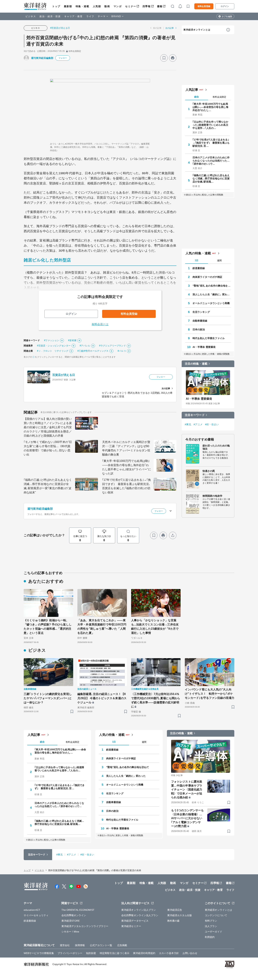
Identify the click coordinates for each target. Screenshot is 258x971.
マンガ (118, 6)
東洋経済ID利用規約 (144, 953)
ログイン (225, 6)
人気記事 (192, 89)
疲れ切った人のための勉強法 (216, 447)
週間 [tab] (219, 260)
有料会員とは (100, 324)
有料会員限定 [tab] (219, 97)
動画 (107, 6)
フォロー (62, 58)
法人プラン (211, 926)
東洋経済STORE (70, 920)
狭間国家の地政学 (212, 495)
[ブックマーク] (164, 58)
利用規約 (210, 937)
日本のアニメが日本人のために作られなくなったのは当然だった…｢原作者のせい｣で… (211, 160)
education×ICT (32, 909)
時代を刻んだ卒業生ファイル (209, 338)
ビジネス (30, 16)
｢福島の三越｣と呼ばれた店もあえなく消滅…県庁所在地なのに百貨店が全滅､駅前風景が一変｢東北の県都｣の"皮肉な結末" (48, 486)
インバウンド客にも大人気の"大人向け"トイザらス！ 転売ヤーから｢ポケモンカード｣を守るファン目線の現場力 (209, 693)
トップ (56, 6)
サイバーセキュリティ (36, 915)
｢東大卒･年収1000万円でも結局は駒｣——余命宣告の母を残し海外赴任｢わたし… (211, 107)
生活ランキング (201, 312)
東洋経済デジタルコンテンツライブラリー (84, 926)
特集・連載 (82, 6)
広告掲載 (122, 945)
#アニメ (198, 424)
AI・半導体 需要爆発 (204, 347)
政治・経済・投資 (50, 16)
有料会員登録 (203, 6)
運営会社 (65, 945)
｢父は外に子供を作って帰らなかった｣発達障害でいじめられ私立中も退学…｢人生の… (211, 124)
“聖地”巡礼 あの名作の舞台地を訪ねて (212, 285)
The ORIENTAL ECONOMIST (77, 909)
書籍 (160, 6)
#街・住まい (212, 424)
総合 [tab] (196, 96)
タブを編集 (227, 16)
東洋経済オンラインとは (196, 29)
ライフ (90, 16)
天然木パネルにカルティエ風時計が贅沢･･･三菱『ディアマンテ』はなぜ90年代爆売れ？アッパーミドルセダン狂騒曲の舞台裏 (126, 448)
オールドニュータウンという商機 (211, 303)
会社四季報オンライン (73, 915)
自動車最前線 (200, 320)
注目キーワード (195, 415)
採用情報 (80, 945)
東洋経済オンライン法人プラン (138, 909)
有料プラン (211, 920)
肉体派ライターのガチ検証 (207, 277)
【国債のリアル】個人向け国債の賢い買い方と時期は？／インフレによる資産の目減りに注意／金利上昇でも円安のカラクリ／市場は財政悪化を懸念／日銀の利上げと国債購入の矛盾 (48, 427)
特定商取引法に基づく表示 (114, 953)
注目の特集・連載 (196, 363)
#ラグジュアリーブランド (112, 345)
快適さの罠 (209, 471)
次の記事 (169, 28)
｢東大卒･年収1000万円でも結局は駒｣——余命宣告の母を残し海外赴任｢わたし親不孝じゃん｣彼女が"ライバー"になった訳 (126, 467)
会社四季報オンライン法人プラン (139, 915)
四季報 (147, 6)
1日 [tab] (196, 260)
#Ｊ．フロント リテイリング (52, 351)
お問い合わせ (190, 953)
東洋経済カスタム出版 (179, 915)
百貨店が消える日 (63, 374)
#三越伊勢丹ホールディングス (92, 351)
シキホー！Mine (70, 931)
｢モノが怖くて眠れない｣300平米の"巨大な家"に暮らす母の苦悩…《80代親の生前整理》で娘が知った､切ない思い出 (48, 448)
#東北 (188, 424)
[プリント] (172, 58)
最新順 (68, 6)
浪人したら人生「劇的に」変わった (212, 294)
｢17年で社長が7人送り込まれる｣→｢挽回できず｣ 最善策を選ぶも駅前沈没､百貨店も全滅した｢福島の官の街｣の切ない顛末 (126, 486)
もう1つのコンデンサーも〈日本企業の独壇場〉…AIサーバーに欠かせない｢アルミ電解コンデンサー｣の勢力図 (187, 818)
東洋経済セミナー (131, 926)
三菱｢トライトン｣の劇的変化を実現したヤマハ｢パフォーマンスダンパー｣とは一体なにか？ (48, 698)
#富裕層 (72, 340)
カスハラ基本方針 (169, 953)
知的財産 (91, 953)
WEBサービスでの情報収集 (39, 953)
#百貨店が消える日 (60, 28)
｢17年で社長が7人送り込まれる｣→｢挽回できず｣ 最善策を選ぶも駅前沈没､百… (211, 142)
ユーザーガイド (213, 931)
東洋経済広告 (174, 909)
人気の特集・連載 (198, 253)
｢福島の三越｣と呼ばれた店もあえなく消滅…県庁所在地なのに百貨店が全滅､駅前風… (211, 178)
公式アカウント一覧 (101, 945)
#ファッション (51, 340)
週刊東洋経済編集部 (42, 58)
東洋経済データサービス (134, 920)
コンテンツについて (216, 915)
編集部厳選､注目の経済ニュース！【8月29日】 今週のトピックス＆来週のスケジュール (102, 698)
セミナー (130, 6)
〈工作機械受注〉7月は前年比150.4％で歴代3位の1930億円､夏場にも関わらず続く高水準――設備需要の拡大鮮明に (155, 700)
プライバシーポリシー (70, 953)
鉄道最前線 (199, 268)
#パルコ (122, 351)
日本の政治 (199, 329)
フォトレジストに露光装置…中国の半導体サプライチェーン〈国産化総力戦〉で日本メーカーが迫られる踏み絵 (186, 789)
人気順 (97, 6)
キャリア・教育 (73, 16)
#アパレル (85, 345)
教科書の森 (173, 920)
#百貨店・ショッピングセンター (54, 345)
